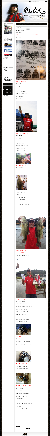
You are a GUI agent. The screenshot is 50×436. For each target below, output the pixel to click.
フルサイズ (30, 1)
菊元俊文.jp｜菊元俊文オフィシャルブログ (25, 12)
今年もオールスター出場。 (20, 30)
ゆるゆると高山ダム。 (7, 77)
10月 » (7, 95)
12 (7, 89)
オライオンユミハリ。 (7, 70)
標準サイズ (28, 1)
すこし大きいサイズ (29, 1)
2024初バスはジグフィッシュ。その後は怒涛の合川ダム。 (8, 80)
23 (3, 92)
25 (6, 92)
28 (10, 92)
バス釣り (20, 27)
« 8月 (4, 95)
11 (6, 89)
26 (7, 92)
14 (10, 89)
